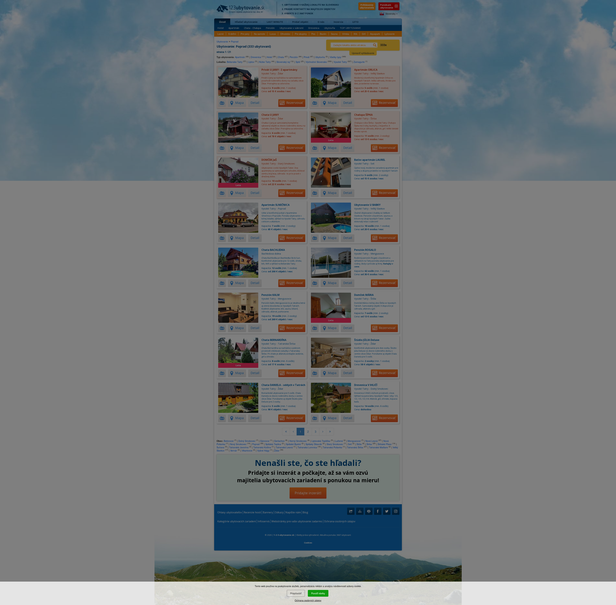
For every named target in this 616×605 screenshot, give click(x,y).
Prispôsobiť (295, 593)
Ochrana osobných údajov (308, 600)
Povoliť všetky (318, 593)
